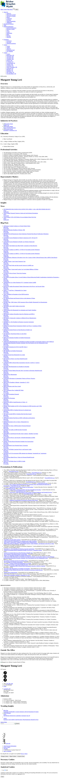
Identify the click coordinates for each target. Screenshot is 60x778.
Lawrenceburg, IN (10, 63)
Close (2, 776)
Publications (9, 33)
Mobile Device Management (10, 572)
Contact (5, 52)
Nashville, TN (9, 71)
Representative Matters (9, 177)
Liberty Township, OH (11, 67)
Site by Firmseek (7, 751)
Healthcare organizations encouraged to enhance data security (24, 500)
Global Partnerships (11, 21)
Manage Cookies (4, 756)
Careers (5, 44)
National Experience (11, 43)
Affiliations (9, 22)
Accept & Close (21, 756)
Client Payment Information (10, 746)
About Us (6, 12)
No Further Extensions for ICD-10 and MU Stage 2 (16, 560)
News (7, 30)
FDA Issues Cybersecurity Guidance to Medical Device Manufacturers (20, 542)
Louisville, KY (9, 68)
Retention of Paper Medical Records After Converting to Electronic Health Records (23, 570)
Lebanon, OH (9, 64)
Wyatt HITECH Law (14, 471)
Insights (3, 203)
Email (5, 686)
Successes (8, 42)
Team (5, 25)
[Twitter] (5, 734)
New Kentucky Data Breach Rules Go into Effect (15, 554)
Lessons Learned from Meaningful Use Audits (20, 563)
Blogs (7, 34)
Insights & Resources (8, 26)
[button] (5, 681)
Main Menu (10, 9)
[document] (30, 768)
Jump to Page (4, 722)
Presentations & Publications (11, 467)
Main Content (4, 9)
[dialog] (30, 755)
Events (8, 31)
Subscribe (8, 37)
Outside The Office (8, 650)
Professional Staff (10, 50)
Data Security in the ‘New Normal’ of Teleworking (21, 487)
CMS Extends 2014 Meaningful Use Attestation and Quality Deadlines (20, 541)
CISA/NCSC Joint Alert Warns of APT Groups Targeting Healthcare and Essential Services (31, 492)
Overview (4, 84)
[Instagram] (4, 736)
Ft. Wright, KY (9, 62)
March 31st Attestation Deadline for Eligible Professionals (17, 555)
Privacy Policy (7, 747)
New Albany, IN (10, 72)
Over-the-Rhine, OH (11, 73)
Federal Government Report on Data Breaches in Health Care (18, 552)
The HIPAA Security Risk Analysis (12, 539)
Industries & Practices (9, 24)
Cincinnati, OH (10, 56)
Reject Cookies (13, 756)
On (3, 770)
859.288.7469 (9, 683)
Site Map (6, 748)
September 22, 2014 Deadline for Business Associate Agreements (19, 549)
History (8, 17)
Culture (8, 47)
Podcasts (8, 35)
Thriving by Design (11, 16)
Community (9, 18)
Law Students (9, 51)
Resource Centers (10, 29)
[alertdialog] (30, 768)
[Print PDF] (5, 674)
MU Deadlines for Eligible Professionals (13, 562)
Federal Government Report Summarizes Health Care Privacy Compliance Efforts (23, 550)
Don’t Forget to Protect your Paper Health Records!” (16, 564)
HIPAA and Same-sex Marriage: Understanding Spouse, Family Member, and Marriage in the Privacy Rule (29, 543)
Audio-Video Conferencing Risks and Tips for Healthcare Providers (25, 489)
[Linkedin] (4, 739)
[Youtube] (4, 741)
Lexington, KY (10, 65)
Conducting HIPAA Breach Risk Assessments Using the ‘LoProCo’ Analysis (27, 566)
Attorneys (8, 48)
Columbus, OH (10, 59)
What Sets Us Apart (11, 14)
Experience (6, 39)
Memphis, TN (9, 69)
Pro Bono (8, 20)
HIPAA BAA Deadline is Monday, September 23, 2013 (17, 575)
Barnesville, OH (10, 55)
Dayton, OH (9, 60)
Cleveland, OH (9, 58)
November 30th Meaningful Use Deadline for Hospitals (17, 568)
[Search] (14, 9)
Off (7, 770)
